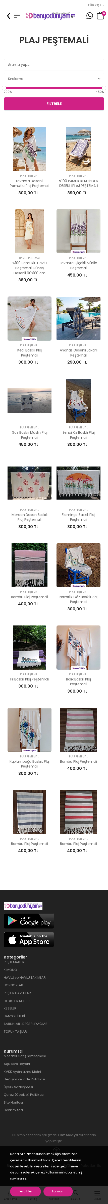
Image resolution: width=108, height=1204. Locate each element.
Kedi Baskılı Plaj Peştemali (29, 353)
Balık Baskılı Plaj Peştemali (78, 682)
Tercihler (25, 1191)
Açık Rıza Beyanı (17, 1063)
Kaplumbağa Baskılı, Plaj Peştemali (30, 764)
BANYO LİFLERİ (14, 1016)
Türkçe (94, 5)
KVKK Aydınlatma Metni (22, 1071)
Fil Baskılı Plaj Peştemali (29, 679)
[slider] (4, 88)
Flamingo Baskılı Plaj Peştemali (78, 517)
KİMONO (10, 969)
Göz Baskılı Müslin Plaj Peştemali (29, 435)
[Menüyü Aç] (17, 16)
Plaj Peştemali (29, 176)
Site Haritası (13, 1102)
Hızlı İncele (29, 165)
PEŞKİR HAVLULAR (17, 993)
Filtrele (54, 103)
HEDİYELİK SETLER (17, 1000)
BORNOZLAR (13, 985)
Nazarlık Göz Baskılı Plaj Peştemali (78, 599)
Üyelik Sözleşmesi (18, 1087)
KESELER (10, 1008)
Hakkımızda (13, 1110)
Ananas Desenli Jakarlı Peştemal (78, 353)
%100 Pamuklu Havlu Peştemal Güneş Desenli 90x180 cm (29, 267)
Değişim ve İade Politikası (24, 1079)
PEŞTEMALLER (14, 962)
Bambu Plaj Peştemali (29, 596)
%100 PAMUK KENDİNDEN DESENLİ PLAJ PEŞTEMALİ (78, 183)
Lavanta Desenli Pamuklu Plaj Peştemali (29, 183)
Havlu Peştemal (29, 258)
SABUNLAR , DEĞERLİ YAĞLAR (25, 1023)
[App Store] (29, 939)
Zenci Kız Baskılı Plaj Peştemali (79, 435)
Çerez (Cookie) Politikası (24, 1094)
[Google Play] (29, 920)
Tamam (58, 1191)
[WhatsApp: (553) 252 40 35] (89, 16)
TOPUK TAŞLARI (16, 1031)
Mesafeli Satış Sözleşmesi (25, 1056)
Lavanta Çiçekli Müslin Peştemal (78, 265)
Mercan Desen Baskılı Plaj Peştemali (29, 517)
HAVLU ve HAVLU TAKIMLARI (25, 977)
